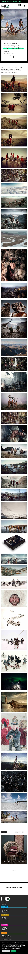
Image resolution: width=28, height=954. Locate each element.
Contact (4, 904)
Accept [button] (13, 950)
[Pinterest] (11, 57)
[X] (8, 57)
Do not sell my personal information (11, 948)
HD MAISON (4, 906)
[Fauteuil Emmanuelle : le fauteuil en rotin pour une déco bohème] (14, 849)
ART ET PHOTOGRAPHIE (11, 43)
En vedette (18, 832)
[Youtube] (21, 891)
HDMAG (7, 51)
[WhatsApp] (14, 57)
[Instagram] (6, 891)
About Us (4, 902)
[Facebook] (5, 57)
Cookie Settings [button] (6, 950)
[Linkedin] (10, 891)
